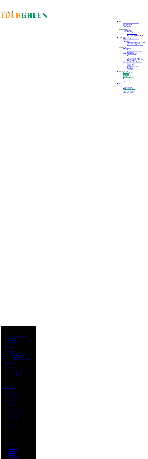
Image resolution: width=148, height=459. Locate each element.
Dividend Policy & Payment (15, 404)
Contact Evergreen (127, 87)
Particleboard (126, 75)
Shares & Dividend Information (130, 53)
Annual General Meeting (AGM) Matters (132, 61)
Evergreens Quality (127, 72)
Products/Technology (11, 444)
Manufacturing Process (128, 80)
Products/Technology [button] (124, 71)
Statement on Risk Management (135, 44)
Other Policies (126, 40)
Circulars (129, 65)
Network (125, 81)
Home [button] (120, 21)
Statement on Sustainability (133, 43)
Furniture (125, 76)
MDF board (126, 74)
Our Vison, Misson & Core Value (131, 23)
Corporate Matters (127, 31)
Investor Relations (10, 388)
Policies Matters (13, 369)
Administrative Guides (132, 66)
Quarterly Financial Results (133, 58)
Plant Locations (126, 25)
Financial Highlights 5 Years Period (135, 59)
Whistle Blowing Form (128, 88)
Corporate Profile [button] (123, 29)
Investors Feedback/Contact (16, 396)
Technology (126, 78)
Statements (126, 41)
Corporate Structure (132, 34)
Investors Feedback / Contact (134, 51)
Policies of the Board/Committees (131, 38)
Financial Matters (127, 57)
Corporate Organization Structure (135, 35)
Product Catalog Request (129, 89)
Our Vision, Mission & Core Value (17, 336)
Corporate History (127, 24)
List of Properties (127, 26)
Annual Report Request (128, 91)
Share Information (131, 54)
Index (120, 83)
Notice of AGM (130, 64)
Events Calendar (131, 63)
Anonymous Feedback (128, 92)
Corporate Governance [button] (124, 37)
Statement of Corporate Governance (136, 42)
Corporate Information (132, 32)
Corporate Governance (11, 363)
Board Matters (12, 367)
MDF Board (12, 451)
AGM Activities (130, 69)
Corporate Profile (127, 30)
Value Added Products (128, 77)
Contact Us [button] (121, 86)
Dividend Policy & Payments (134, 55)
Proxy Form (130, 67)
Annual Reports (131, 60)
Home (6, 332)
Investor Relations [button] (123, 47)
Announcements (127, 48)
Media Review (130, 52)
